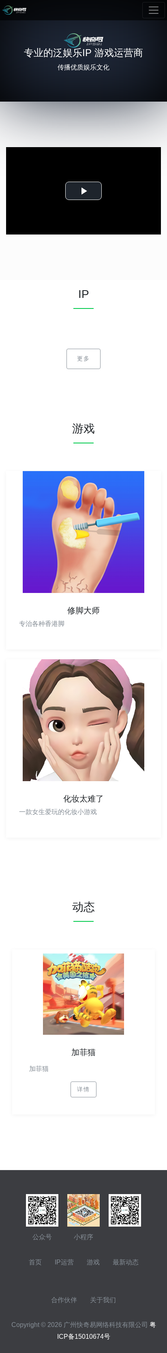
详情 (83, 1089)
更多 (83, 358)
